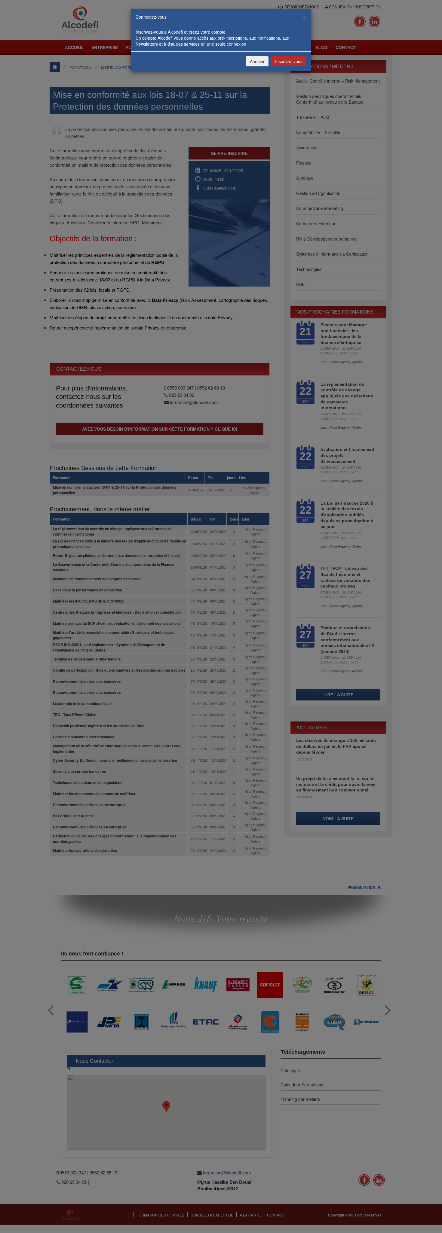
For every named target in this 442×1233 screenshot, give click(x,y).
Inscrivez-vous (288, 61)
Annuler (257, 61)
